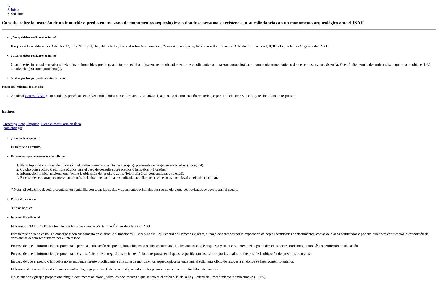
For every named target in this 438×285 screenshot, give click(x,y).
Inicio (15, 10)
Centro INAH (35, 96)
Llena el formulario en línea (61, 124)
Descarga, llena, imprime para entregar (21, 126)
